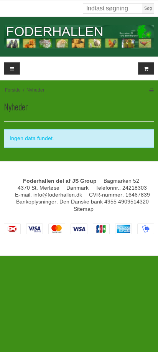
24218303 (134, 188)
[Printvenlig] (151, 90)
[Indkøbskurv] (146, 68)
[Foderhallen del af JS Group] (79, 36)
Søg (148, 8)
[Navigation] (12, 68)
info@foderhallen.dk (57, 195)
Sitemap (84, 209)
